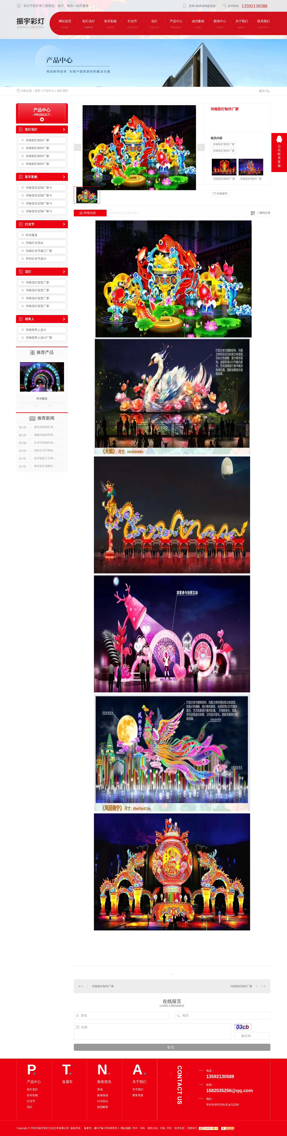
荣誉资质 (137, 1095)
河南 (162, 1128)
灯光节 (29, 224)
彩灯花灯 (62, 90)
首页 (37, 90)
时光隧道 (31, 235)
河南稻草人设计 (36, 329)
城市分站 (153, 1128)
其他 (100, 1089)
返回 (262, 90)
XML (143, 1128)
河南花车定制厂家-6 (39, 187)
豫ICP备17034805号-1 (106, 1128)
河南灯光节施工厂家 (39, 250)
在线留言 (222, 193)
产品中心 (48, 90)
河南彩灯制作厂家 (37, 140)
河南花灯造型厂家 (37, 282)
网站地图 (126, 1128)
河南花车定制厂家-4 (39, 203)
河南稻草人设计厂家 (39, 337)
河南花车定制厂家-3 (39, 211)
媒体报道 (102, 1095)
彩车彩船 (31, 176)
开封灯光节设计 (36, 258)
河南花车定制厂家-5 (39, 195)
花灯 (28, 271)
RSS (135, 1128)
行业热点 (102, 1101)
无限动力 (192, 1128)
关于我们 (137, 1089)
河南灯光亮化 (34, 242)
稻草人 (29, 319)
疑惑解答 (102, 1106)
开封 (169, 1128)
